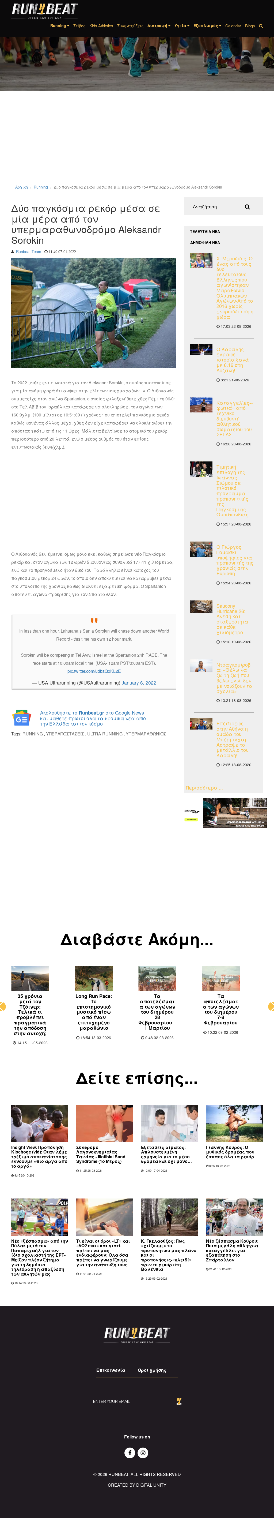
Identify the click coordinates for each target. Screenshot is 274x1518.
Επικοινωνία (110, 1370)
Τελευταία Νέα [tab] (205, 231)
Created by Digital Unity (137, 1485)
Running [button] (58, 25)
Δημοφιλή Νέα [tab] (205, 242)
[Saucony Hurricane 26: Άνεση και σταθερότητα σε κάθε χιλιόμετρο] (201, 606)
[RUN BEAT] (44, 11)
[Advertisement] (137, 144)
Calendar (233, 25)
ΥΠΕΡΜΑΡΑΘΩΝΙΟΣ (146, 734)
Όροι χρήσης (152, 1370)
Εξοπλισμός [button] (206, 25)
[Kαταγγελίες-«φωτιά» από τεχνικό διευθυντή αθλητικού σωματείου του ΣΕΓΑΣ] (201, 405)
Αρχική (21, 187)
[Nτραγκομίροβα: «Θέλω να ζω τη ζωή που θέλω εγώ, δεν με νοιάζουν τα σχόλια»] (201, 665)
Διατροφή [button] (157, 25)
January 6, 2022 (139, 682)
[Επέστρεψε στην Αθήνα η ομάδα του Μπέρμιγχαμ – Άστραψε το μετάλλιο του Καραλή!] (201, 723)
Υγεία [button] (180, 25)
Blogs (250, 25)
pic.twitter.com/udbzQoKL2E (94, 671)
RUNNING (32, 734)
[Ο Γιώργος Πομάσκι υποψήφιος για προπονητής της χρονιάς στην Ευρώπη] (201, 549)
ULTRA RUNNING (105, 734)
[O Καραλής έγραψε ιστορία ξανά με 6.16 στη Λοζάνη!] (201, 349)
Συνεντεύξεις (130, 25)
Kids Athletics (101, 25)
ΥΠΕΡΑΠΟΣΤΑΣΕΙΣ (65, 734)
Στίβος (79, 25)
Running (41, 187)
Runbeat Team (28, 251)
